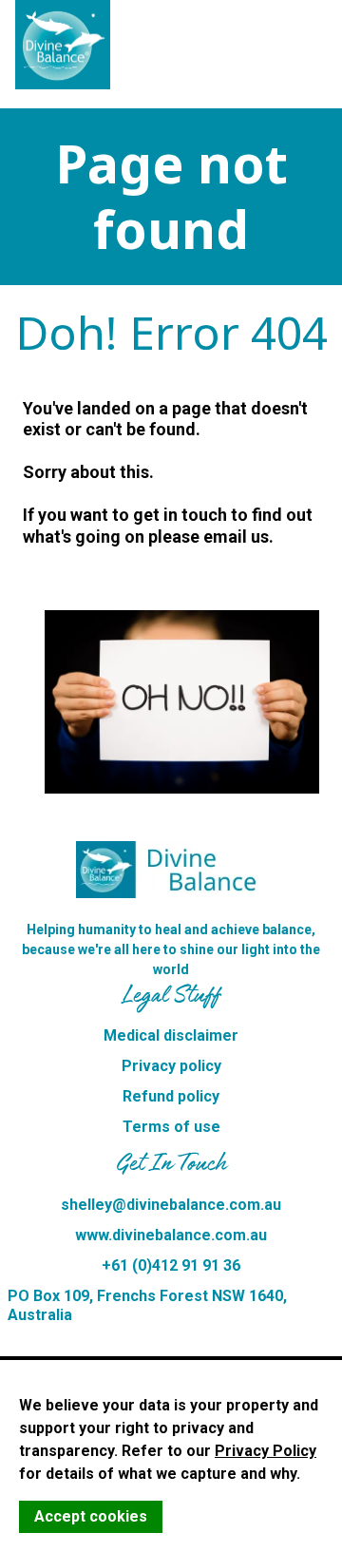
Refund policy (171, 1096)
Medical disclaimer (171, 1035)
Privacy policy (171, 1066)
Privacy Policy (265, 1451)
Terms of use (171, 1127)
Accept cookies (90, 1516)
